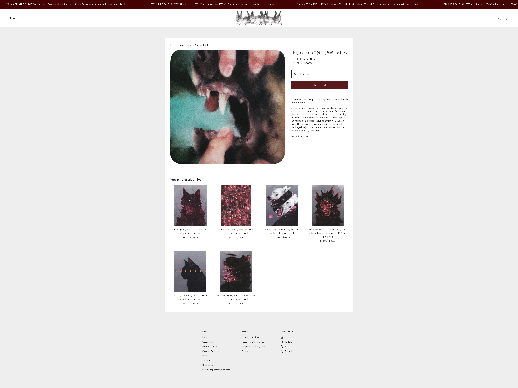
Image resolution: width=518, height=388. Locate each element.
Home (173, 45)
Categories (185, 45)
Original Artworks (211, 351)
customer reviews (251, 337)
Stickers (206, 360)
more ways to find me (253, 342)
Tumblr (289, 351)
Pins (204, 355)
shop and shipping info (253, 346)
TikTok (288, 342)
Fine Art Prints (202, 45)
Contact (246, 351)
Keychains (207, 365)
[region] (259, 4)
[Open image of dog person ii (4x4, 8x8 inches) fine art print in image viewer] (227, 107)
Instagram (290, 337)
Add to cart (319, 85)
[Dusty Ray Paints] (259, 18)
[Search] (499, 18)
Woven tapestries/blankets (216, 369)
